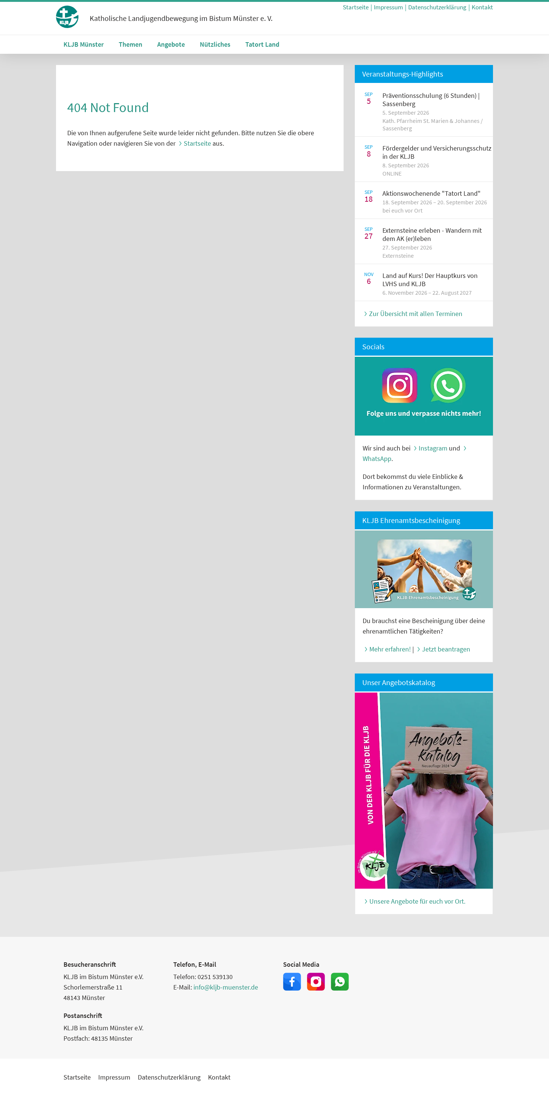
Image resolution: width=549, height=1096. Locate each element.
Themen (130, 44)
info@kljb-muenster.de (225, 987)
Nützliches (215, 44)
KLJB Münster (83, 44)
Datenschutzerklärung (437, 7)
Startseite (356, 7)
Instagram (433, 448)
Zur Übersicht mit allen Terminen (415, 313)
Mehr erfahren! (390, 649)
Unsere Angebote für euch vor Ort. (417, 901)
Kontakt (482, 7)
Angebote (171, 44)
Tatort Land (262, 44)
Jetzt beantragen (446, 649)
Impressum (388, 7)
